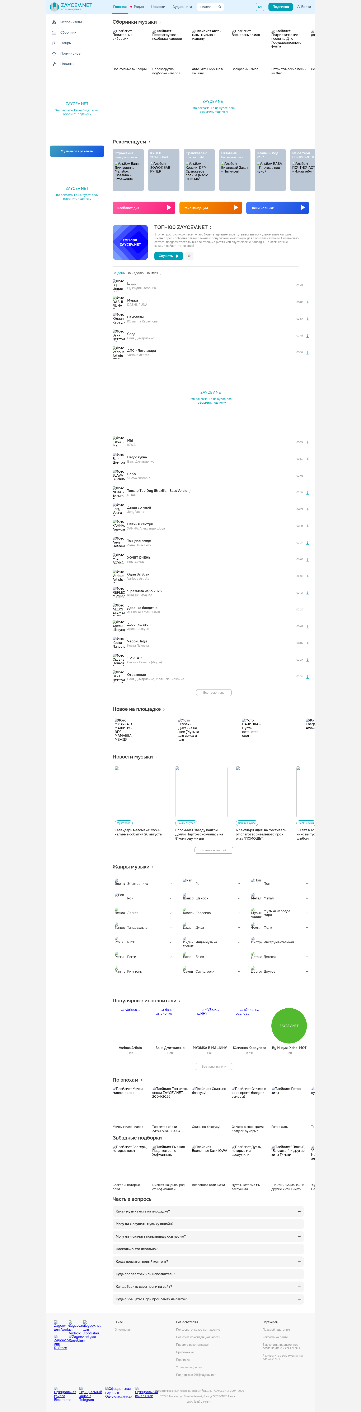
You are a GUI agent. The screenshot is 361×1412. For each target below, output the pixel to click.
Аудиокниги (182, 7)
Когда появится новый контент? (142, 1262)
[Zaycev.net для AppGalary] (89, 1326)
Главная (120, 7)
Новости (158, 7)
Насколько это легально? (137, 1249)
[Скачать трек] (307, 302)
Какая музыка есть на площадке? (143, 1211)
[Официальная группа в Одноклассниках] (120, 1391)
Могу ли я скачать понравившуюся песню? (151, 1236)
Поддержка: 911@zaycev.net (196, 1374)
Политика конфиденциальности (198, 1337)
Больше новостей (214, 850)
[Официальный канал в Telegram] (92, 1391)
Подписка (183, 1359)
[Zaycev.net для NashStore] (82, 1342)
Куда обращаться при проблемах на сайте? (151, 1299)
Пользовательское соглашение (198, 1329)
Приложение (185, 1352)
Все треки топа (214, 692)
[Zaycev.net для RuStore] (60, 1342)
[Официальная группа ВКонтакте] (66, 1391)
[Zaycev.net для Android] (75, 1326)
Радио (139, 7)
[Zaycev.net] (71, 7)
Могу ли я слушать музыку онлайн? (144, 1224)
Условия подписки (189, 1367)
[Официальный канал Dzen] (146, 1391)
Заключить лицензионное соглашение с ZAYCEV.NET (281, 1346)
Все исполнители (214, 1066)
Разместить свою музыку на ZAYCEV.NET (283, 1357)
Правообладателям (276, 1329)
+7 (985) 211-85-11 (201, 1401)
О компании (123, 1329)
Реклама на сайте (275, 1337)
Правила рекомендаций (192, 1344)
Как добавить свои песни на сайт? (144, 1287)
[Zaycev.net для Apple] (60, 1326)
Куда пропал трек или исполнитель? (145, 1274)
